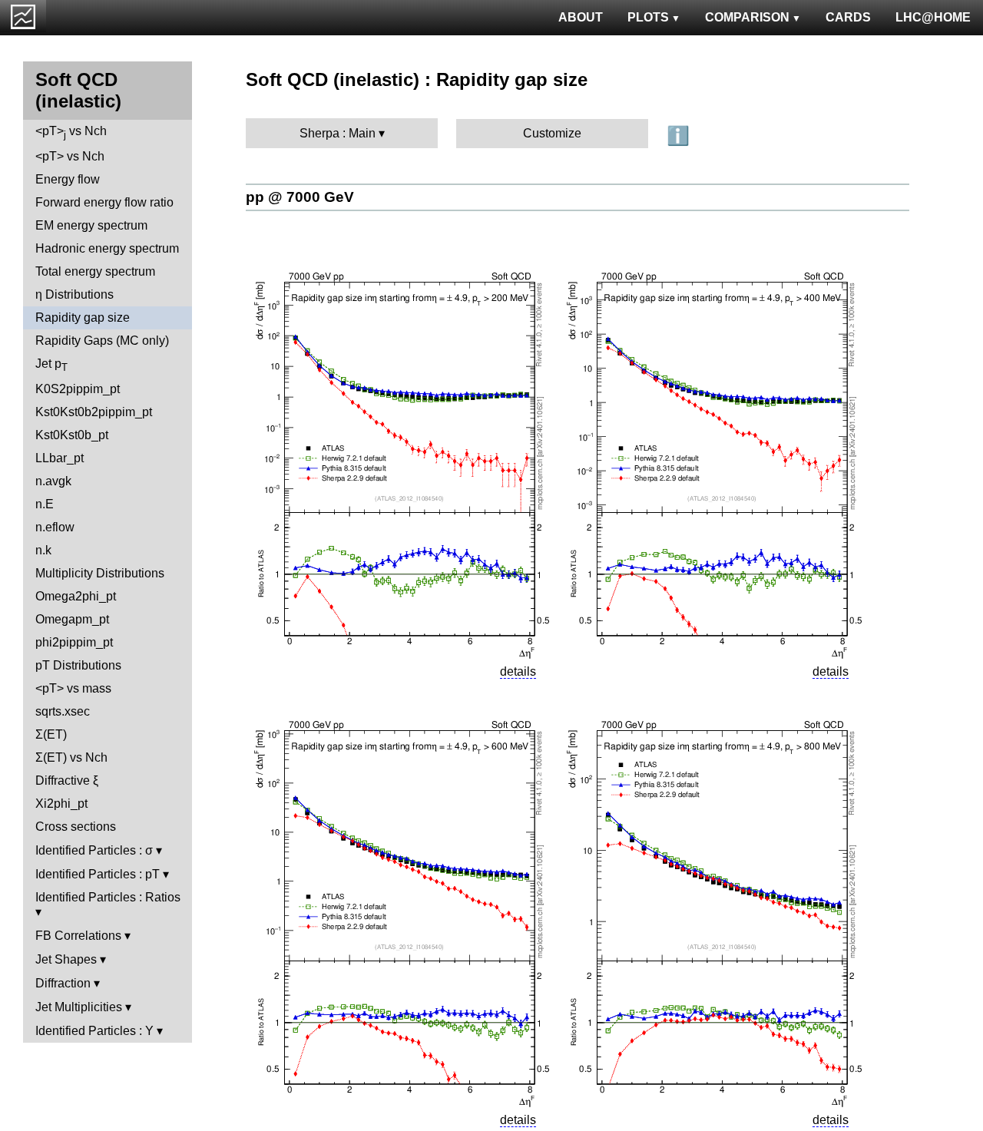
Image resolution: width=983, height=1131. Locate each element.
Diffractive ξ (66, 780)
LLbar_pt (59, 458)
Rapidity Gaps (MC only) (102, 340)
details (518, 671)
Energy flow (67, 179)
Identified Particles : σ (94, 850)
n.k (43, 550)
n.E (44, 504)
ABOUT (580, 17)
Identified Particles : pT (97, 874)
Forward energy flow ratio (104, 202)
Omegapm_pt (72, 619)
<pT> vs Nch (71, 132)
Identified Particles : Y (94, 1030)
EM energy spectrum (91, 225)
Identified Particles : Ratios (107, 897)
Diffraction (63, 983)
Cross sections (75, 826)
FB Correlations (78, 935)
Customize (552, 133)
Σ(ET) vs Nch (71, 757)
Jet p (51, 365)
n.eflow (54, 527)
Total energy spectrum (95, 271)
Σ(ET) (51, 734)
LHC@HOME (933, 17)
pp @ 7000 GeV (300, 197)
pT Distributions (78, 665)
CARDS (848, 17)
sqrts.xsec (62, 711)
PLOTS (648, 17)
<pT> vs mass (73, 688)
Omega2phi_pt (75, 596)
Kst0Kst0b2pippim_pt (93, 411)
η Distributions (74, 294)
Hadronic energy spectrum (107, 248)
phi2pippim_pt (74, 642)
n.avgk (53, 481)
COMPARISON (747, 17)
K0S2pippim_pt (77, 388)
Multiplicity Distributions (99, 573)
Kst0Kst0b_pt (71, 434)
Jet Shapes (66, 959)
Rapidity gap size (82, 317)
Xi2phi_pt (61, 803)
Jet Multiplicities (78, 1007)
